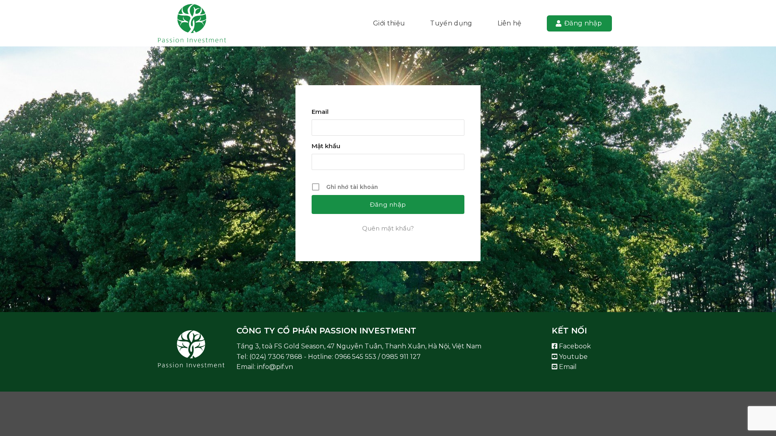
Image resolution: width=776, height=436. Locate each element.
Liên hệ (510, 23)
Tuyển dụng (451, 23)
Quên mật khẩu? (388, 228)
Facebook (574, 346)
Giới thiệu (389, 23)
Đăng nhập (583, 23)
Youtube (572, 357)
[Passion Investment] (198, 23)
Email (320, 111)
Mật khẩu (326, 146)
